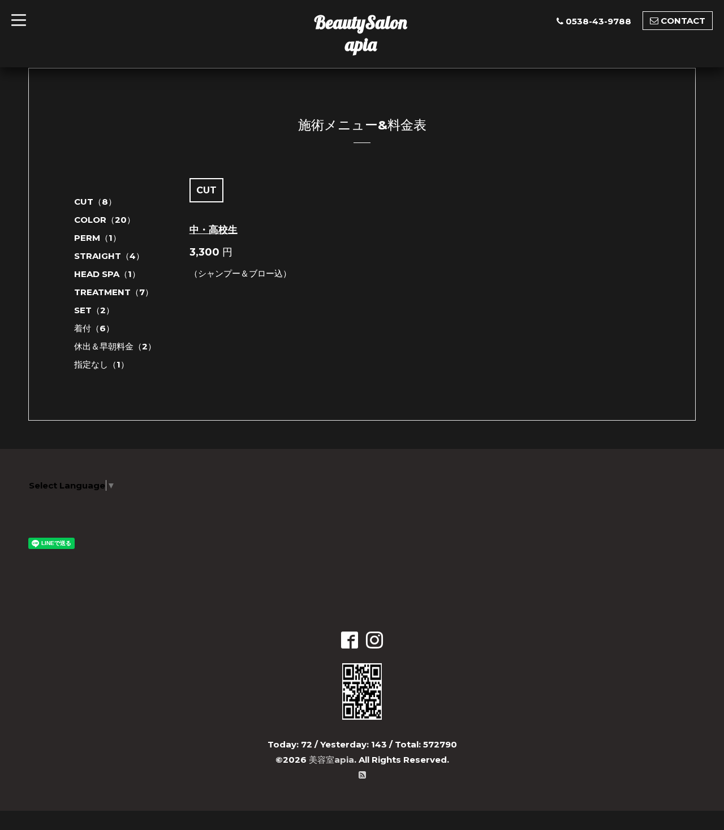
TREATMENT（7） (113, 292)
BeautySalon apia (360, 33)
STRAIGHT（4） (109, 255)
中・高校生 (213, 229)
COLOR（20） (104, 219)
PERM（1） (97, 237)
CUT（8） (95, 201)
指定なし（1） (101, 364)
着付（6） (94, 328)
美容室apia (331, 759)
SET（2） (94, 310)
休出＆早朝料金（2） (115, 346)
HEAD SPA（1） (107, 274)
